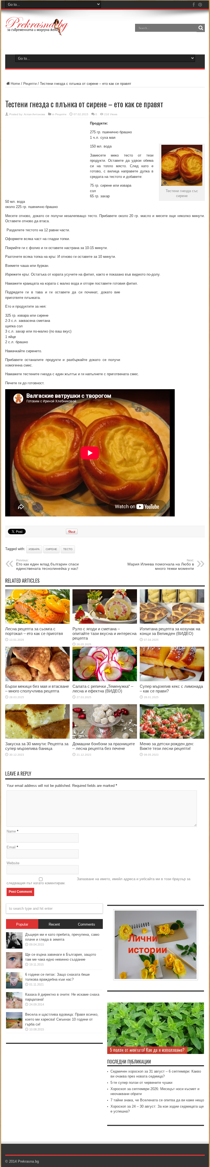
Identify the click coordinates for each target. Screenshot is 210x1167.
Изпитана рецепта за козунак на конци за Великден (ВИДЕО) (170, 631)
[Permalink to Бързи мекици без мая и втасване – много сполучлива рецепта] (37, 680)
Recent (54, 924)
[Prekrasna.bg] (37, 31)
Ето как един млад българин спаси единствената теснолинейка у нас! (47, 565)
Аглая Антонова (34, 114)
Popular (22, 924)
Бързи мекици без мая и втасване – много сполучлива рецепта (37, 688)
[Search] (201, 28)
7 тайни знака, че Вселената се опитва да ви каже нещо (157, 1100)
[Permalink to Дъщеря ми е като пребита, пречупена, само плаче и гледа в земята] (14, 947)
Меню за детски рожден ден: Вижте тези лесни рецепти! (167, 746)
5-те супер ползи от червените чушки (141, 1083)
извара (34, 549)
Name (11, 831)
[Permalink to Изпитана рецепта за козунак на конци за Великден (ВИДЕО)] (172, 622)
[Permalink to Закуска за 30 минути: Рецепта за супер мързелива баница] (37, 737)
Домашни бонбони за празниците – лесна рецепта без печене (103, 746)
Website (13, 863)
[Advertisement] (46, 157)
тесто (67, 549)
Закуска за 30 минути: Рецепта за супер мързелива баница (36, 746)
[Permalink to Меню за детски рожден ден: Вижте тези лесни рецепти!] (172, 737)
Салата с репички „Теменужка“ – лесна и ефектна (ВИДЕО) (102, 688)
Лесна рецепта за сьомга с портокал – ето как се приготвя (34, 631)
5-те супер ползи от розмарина (137, 1050)
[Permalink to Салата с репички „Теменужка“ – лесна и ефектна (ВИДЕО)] (104, 680)
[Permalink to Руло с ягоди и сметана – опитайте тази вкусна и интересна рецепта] (104, 622)
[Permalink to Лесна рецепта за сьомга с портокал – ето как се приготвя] (37, 622)
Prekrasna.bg (28, 1161)
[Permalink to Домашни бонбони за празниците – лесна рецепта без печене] (104, 737)
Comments (86, 924)
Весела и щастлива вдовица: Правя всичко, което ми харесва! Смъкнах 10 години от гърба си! (61, 1019)
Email (11, 847)
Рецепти (30, 84)
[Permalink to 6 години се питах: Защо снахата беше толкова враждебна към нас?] (14, 987)
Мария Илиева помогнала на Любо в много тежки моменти (160, 565)
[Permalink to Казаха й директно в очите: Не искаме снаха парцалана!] (14, 1007)
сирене (51, 549)
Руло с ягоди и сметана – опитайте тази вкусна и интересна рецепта (104, 633)
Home (15, 84)
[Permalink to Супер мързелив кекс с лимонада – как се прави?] (172, 680)
